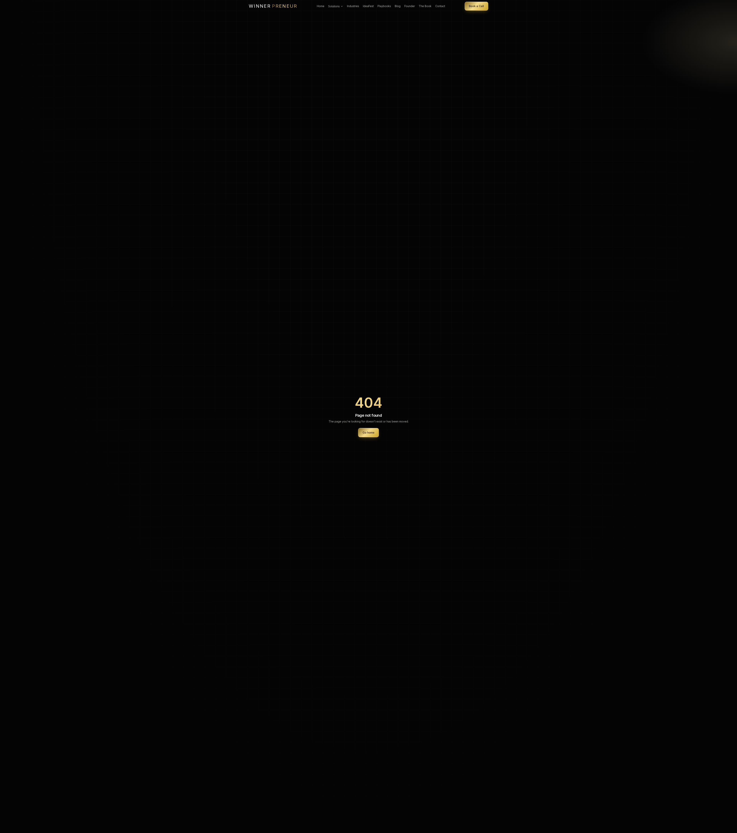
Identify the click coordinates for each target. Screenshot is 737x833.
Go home (369, 432)
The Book (425, 6)
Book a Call (476, 6)
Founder (409, 6)
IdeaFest (368, 6)
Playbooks (384, 6)
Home (320, 6)
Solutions (334, 6)
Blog (398, 6)
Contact (440, 6)
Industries (353, 6)
